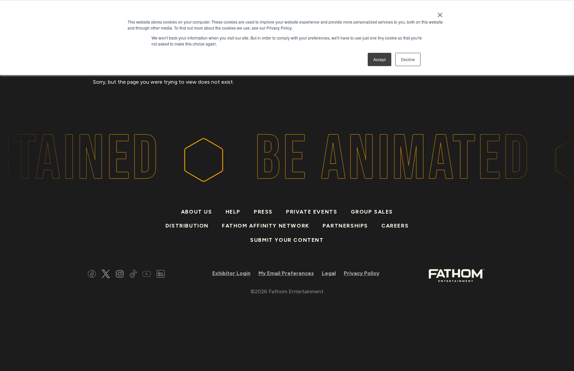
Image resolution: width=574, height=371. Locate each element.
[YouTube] (147, 275)
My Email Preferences (286, 273)
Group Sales (372, 212)
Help (233, 212)
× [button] (440, 13)
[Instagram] (120, 275)
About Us (196, 212)
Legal (329, 273)
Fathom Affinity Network (265, 226)
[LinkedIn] (160, 275)
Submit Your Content (287, 240)
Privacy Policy (361, 273)
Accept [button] (379, 59)
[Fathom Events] (456, 275)
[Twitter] (106, 275)
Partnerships (345, 226)
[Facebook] (92, 275)
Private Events (311, 212)
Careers (395, 226)
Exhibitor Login (231, 273)
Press (263, 212)
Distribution (187, 226)
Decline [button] (408, 59)
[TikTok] (133, 275)
